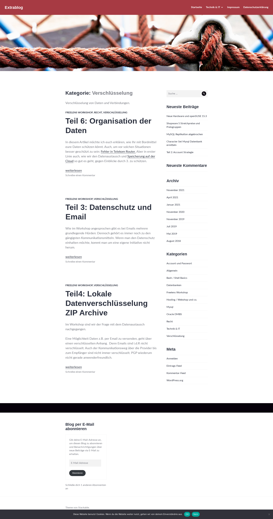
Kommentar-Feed (176, 373)
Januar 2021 (173, 204)
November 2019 (175, 219)
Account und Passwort (179, 263)
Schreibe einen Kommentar (80, 175)
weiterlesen (73, 170)
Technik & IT (213, 7)
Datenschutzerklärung (255, 7)
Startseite (196, 7)
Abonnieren (77, 473)
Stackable (83, 507)
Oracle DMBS (174, 314)
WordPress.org (175, 380)
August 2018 (174, 241)
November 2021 (175, 190)
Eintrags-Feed (174, 366)
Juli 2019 (172, 226)
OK (187, 514)
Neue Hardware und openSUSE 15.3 (187, 116)
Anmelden (172, 358)
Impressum (233, 7)
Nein (195, 514)
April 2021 (172, 197)
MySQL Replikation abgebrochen (185, 134)
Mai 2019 (172, 234)
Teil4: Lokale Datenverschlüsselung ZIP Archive (106, 303)
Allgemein (172, 270)
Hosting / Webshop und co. (182, 299)
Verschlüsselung (115, 112)
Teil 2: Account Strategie (180, 152)
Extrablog (14, 7)
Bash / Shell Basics (177, 278)
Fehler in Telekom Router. (118, 151)
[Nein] (269, 514)
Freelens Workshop (79, 112)
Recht (98, 112)
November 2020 (175, 212)
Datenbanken (174, 285)
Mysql (170, 307)
